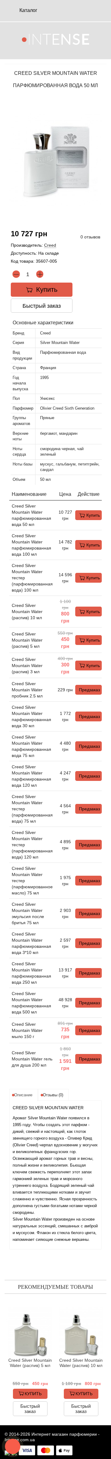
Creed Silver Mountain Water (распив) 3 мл (27, 665)
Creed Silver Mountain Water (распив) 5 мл (27, 640)
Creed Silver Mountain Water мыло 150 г (27, 1030)
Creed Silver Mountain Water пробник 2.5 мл (27, 689)
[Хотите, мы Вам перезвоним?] (12, 1446)
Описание (23, 1095)
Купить (93, 515)
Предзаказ (89, 689)
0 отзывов (90, 236)
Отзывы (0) (53, 1095)
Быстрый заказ (42, 306)
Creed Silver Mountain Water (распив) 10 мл (27, 611)
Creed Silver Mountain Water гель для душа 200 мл (32, 1058)
